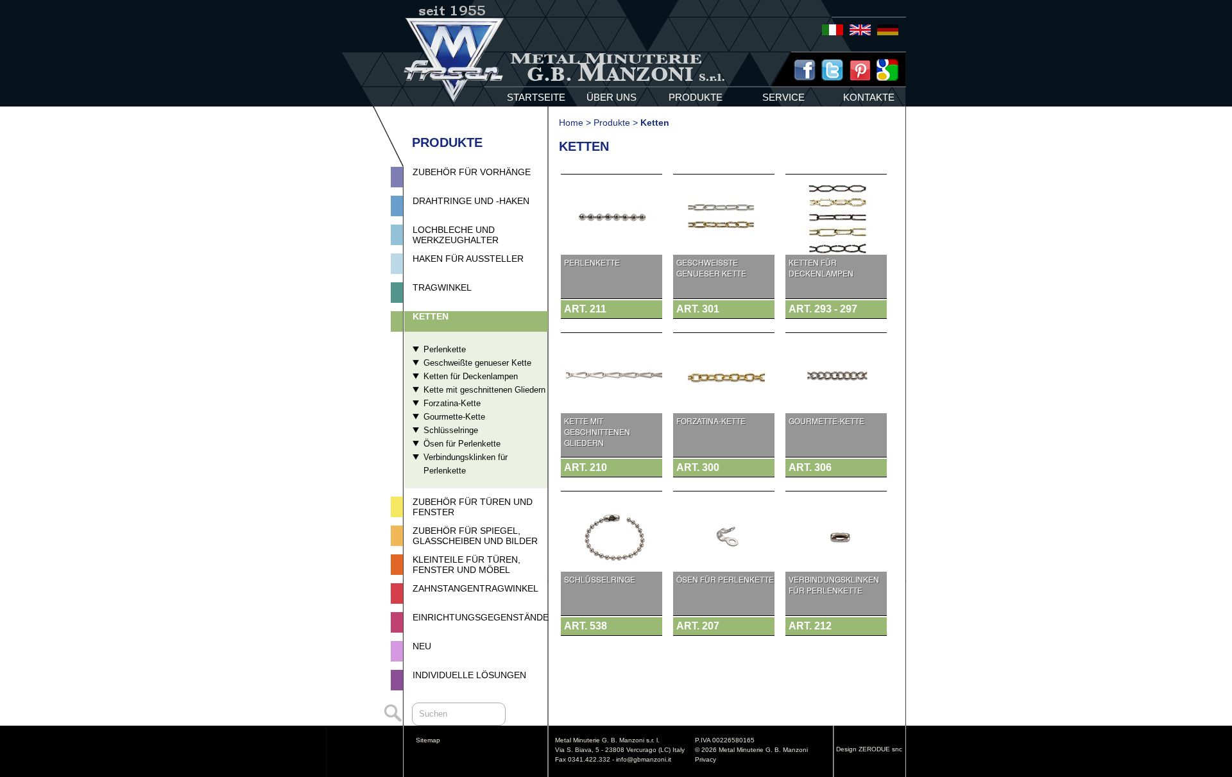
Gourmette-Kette (454, 417)
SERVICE (783, 97)
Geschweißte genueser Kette (477, 363)
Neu (422, 646)
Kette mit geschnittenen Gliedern (484, 390)
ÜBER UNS (611, 97)
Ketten (431, 316)
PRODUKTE (696, 97)
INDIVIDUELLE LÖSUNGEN (469, 675)
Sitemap (428, 740)
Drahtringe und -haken (471, 201)
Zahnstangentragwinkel (475, 588)
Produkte (612, 122)
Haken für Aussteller (468, 258)
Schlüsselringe (451, 430)
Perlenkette (445, 349)
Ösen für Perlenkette (462, 443)
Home (571, 122)
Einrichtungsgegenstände (481, 617)
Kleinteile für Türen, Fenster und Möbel (466, 564)
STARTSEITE (536, 97)
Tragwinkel (442, 287)
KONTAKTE (868, 97)
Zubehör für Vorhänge (472, 172)
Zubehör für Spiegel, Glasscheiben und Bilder (475, 535)
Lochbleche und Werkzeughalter (456, 235)
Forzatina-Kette (452, 403)
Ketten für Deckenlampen (471, 376)
